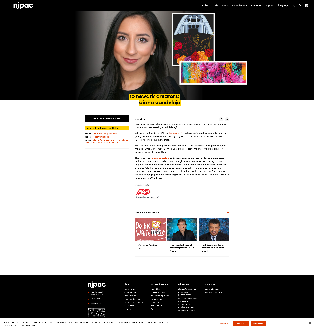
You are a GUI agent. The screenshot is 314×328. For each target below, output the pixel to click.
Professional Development (184, 302)
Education (183, 284)
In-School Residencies (187, 298)
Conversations (102, 136)
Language (283, 5)
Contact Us (128, 309)
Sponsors (210, 284)
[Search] (300, 5)
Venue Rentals (130, 296)
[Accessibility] (293, 5)
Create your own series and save (107, 118)
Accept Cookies (258, 323)
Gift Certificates (157, 306)
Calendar (155, 302)
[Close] (310, 323)
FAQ (152, 309)
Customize (224, 323)
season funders (212, 289)
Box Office (155, 289)
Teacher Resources (186, 307)
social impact (130, 292)
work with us (129, 306)
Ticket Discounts (158, 292)
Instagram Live (176, 133)
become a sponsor (213, 292)
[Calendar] (306, 5)
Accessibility (96, 303)
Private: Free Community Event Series (107, 141)
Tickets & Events (159, 284)
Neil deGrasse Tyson (213, 246)
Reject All (241, 323)
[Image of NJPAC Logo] (24, 5)
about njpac (129, 289)
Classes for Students (187, 289)
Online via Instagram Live (104, 133)
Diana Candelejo (160, 158)
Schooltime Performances (184, 293)
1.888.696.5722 (97, 299)
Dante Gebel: (182, 246)
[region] (157, 323)
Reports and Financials (134, 302)
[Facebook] (221, 119)
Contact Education (186, 310)
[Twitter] (227, 119)
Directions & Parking (160, 296)
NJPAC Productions (132, 299)
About (127, 284)
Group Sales (156, 299)
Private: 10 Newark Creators (106, 140)
